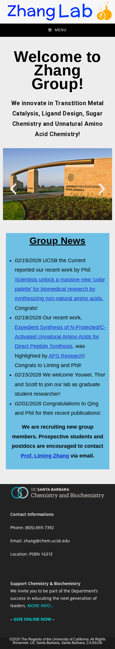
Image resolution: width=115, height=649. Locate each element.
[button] (13, 189)
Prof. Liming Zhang (45, 456)
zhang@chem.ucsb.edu (47, 541)
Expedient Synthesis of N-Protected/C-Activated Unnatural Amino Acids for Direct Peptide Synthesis (60, 336)
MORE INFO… (40, 605)
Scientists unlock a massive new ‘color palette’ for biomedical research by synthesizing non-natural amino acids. (60, 289)
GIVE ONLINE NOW (32, 619)
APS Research (66, 356)
